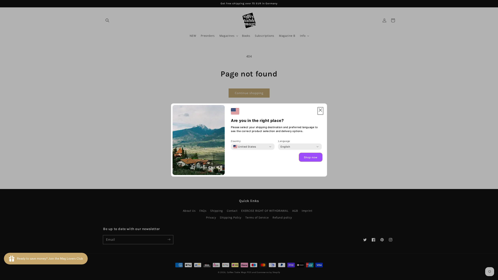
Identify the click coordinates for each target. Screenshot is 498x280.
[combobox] (244, 147)
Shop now (310, 157)
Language (284, 141)
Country (236, 141)
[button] (320, 111)
